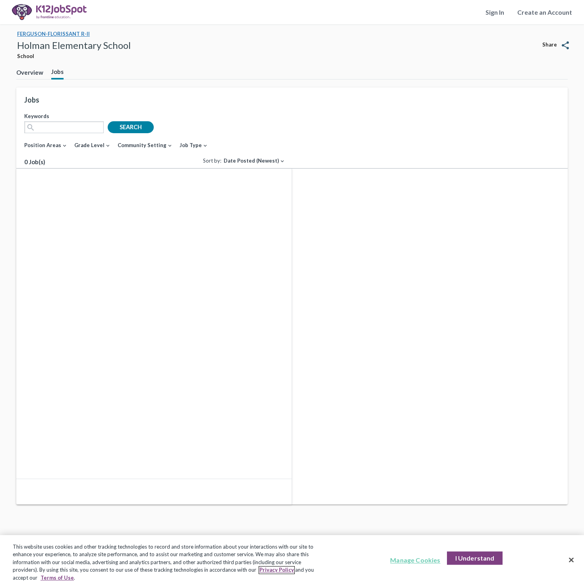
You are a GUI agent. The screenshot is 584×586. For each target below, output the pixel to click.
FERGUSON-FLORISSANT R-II (53, 34)
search (131, 127)
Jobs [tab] (57, 71)
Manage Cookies (415, 560)
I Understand (475, 558)
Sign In (494, 12)
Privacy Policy (276, 570)
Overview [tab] (29, 72)
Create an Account (544, 12)
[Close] (571, 560)
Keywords (36, 116)
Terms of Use (57, 577)
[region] (292, 560)
